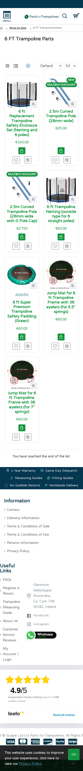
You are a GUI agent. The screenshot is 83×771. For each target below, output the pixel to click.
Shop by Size (17, 27)
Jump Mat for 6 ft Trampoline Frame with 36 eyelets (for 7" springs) (22, 402)
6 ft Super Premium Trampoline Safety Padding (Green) (21, 311)
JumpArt (22, 294)
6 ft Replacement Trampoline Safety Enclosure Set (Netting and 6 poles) (21, 123)
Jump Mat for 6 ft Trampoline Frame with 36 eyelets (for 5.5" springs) (61, 302)
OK (73, 754)
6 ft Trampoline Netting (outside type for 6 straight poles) (61, 214)
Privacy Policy (30, 764)
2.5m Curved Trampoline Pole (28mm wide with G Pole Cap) (22, 214)
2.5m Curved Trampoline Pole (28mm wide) (61, 116)
